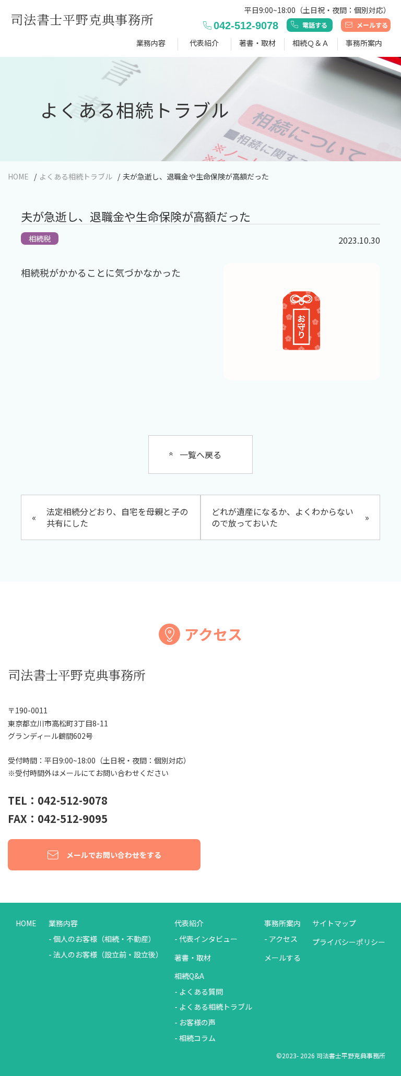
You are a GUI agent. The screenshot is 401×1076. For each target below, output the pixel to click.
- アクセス (281, 939)
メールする (372, 24)
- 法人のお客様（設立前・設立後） (106, 955)
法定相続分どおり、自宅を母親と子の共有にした (110, 517)
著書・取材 (257, 43)
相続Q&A (189, 976)
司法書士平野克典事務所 (82, 19)
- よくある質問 (198, 992)
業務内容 (63, 923)
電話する (314, 24)
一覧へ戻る (200, 454)
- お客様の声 (195, 1022)
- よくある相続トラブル (213, 1007)
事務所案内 (282, 923)
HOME (26, 923)
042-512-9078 (246, 25)
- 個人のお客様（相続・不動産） (102, 939)
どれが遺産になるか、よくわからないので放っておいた (290, 517)
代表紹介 (189, 923)
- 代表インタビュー (206, 939)
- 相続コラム (195, 1038)
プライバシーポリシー (348, 942)
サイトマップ (334, 923)
